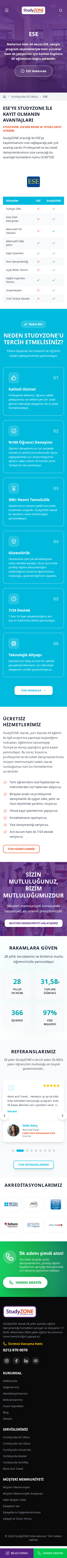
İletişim (7, 1418)
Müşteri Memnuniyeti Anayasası (23, 1493)
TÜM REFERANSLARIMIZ (33, 1164)
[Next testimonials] (62, 1115)
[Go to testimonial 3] (27, 1151)
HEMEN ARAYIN (29, 1282)
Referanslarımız (13, 1400)
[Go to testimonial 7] (45, 1151)
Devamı (12, 1111)
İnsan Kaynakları (13, 1406)
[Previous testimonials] (4, 1115)
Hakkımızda (10, 1381)
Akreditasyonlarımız (15, 1393)
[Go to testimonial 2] (20, 1151)
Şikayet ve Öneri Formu (17, 1518)
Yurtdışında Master (15, 1456)
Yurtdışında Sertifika (15, 1462)
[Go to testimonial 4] (32, 1151)
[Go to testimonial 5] (36, 1151)
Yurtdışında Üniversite (17, 1450)
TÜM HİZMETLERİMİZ (21, 849)
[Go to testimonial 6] (40, 1151)
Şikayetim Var (11, 1506)
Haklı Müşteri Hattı (14, 1500)
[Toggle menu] (6, 10)
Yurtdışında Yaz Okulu (17, 1443)
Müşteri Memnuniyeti (16, 1487)
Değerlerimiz (11, 1387)
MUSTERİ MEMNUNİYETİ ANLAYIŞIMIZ (33, 923)
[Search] (60, 10)
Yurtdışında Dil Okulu (24, 96)
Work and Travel (13, 1468)
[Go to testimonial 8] (49, 1151)
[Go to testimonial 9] (54, 1151)
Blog (6, 1412)
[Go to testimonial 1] (13, 1151)
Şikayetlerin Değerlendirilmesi (22, 1512)
